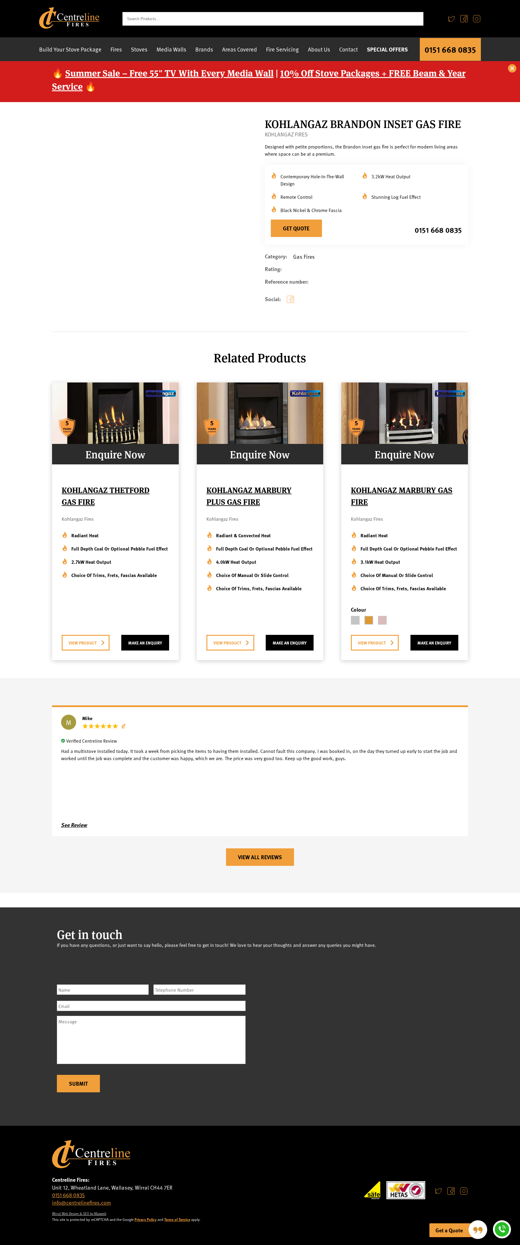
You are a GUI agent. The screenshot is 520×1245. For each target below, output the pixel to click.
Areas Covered (239, 49)
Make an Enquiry (145, 643)
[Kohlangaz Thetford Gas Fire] (115, 441)
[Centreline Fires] (69, 26)
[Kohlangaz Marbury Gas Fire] (404, 441)
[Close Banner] (512, 68)
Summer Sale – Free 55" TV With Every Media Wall (169, 72)
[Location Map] (366, 1031)
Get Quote (296, 228)
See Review (74, 825)
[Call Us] (502, 1229)
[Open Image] (204, 270)
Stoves (139, 49)
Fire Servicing (282, 49)
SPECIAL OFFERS (387, 49)
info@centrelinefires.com (81, 1202)
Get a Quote (449, 1230)
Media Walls (171, 49)
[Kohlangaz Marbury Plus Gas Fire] (260, 441)
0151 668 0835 (450, 49)
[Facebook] (464, 18)
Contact (348, 49)
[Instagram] (476, 18)
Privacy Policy (145, 1219)
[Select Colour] (355, 620)
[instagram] (464, 1191)
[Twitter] (451, 18)
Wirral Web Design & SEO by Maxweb (79, 1213)
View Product (83, 643)
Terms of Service (177, 1219)
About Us (319, 49)
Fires (116, 49)
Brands (204, 49)
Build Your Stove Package (70, 49)
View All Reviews (260, 857)
